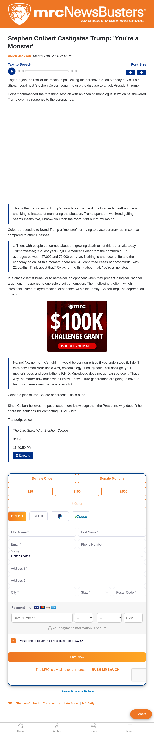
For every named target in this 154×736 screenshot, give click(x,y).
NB (10, 703)
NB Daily (88, 703)
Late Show (71, 703)
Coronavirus (51, 703)
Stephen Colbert (27, 703)
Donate (141, 714)
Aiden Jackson (19, 56)
